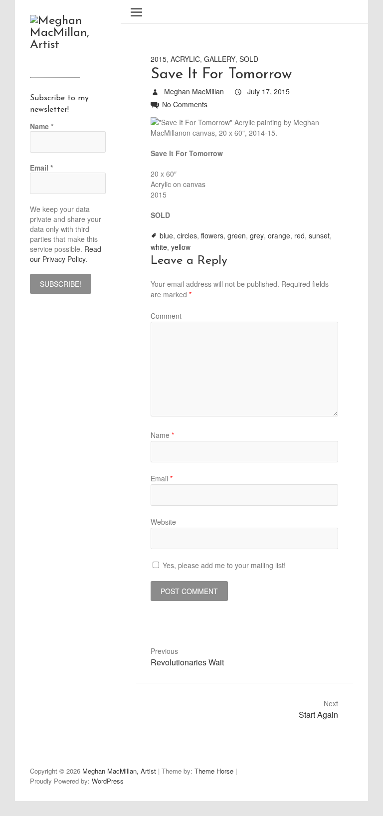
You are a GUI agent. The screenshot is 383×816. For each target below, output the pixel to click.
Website (163, 522)
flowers (212, 235)
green (236, 235)
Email (162, 478)
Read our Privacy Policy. (65, 254)
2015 (159, 59)
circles (187, 235)
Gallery (219, 59)
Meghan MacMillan (193, 91)
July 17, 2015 (267, 91)
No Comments (184, 104)
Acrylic (185, 59)
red (299, 235)
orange (279, 235)
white (159, 247)
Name (162, 435)
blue (166, 235)
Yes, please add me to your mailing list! (223, 565)
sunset (319, 235)
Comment (166, 316)
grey (257, 235)
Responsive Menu (136, 12)
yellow (181, 247)
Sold (248, 59)
